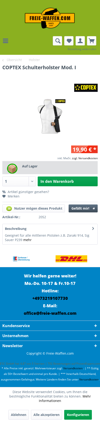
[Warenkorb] (91, 40)
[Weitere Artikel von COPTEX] (86, 88)
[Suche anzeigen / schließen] (57, 40)
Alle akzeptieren (46, 414)
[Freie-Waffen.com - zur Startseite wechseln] (50, 18)
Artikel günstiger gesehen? (28, 192)
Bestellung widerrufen (82, 49)
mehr (27, 240)
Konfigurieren (78, 414)
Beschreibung (16, 228)
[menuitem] (6, 40)
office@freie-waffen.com (50, 313)
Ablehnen (18, 414)
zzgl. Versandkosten (85, 158)
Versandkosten (73, 368)
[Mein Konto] (80, 40)
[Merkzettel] (68, 40)
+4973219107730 (50, 298)
